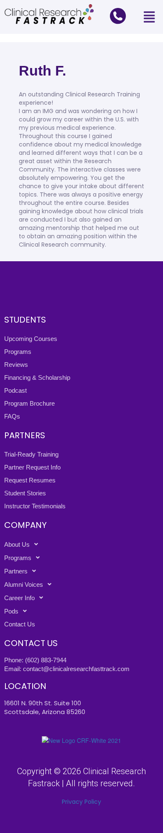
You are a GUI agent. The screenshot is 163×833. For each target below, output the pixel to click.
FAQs (12, 416)
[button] (149, 17)
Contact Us (19, 624)
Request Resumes (30, 480)
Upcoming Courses (30, 338)
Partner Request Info (32, 467)
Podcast (15, 390)
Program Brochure (29, 403)
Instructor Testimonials (35, 506)
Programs (17, 351)
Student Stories (25, 493)
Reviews (16, 364)
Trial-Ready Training (31, 454)
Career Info (19, 597)
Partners (16, 571)
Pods (11, 611)
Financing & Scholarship (37, 377)
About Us (17, 544)
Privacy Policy (81, 802)
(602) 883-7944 (45, 660)
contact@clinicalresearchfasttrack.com (76, 668)
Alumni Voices (23, 584)
